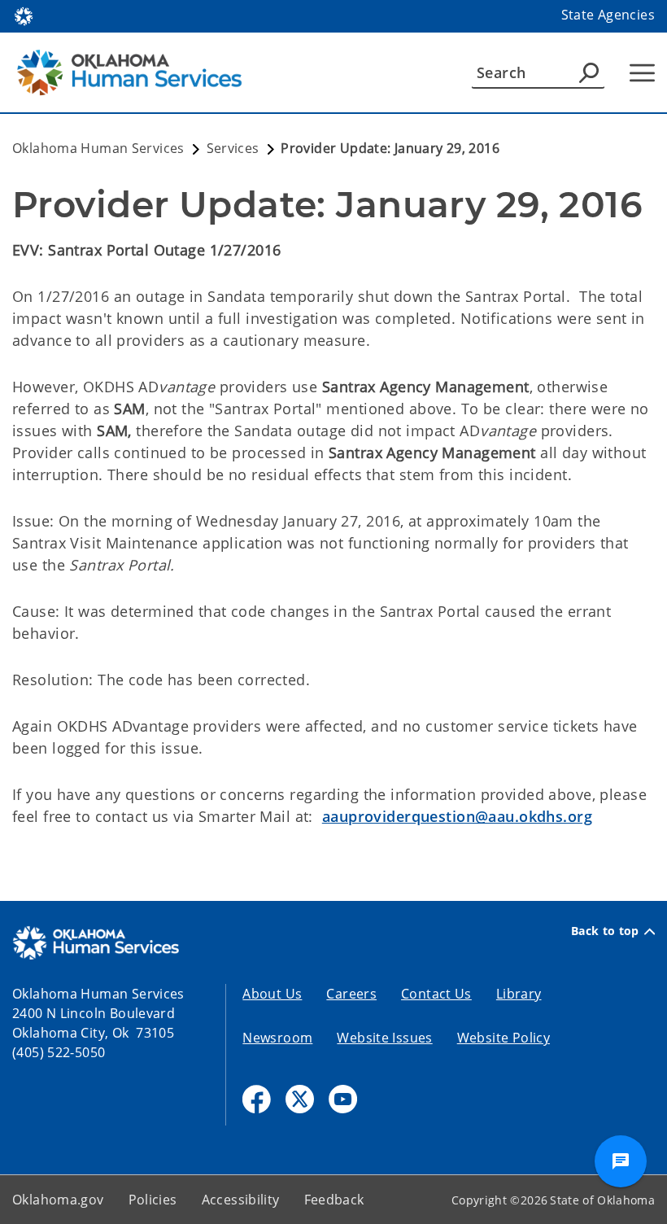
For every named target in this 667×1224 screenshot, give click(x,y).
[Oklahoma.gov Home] (23, 15)
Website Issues (384, 1038)
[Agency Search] (589, 72)
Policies (153, 1200)
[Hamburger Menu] (642, 72)
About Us (272, 994)
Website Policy (503, 1038)
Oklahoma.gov (58, 1200)
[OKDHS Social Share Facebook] (256, 1099)
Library (519, 994)
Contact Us (436, 994)
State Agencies (608, 15)
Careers (351, 994)
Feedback (334, 1200)
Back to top (605, 931)
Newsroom (277, 1038)
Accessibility (241, 1200)
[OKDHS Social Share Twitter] (300, 1099)
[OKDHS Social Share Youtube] (343, 1099)
